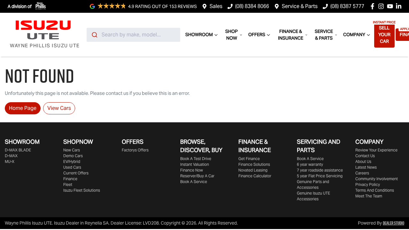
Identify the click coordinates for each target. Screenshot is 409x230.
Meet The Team (368, 196)
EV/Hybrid (71, 161)
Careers (362, 173)
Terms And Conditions (374, 190)
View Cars (59, 108)
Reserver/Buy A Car (197, 175)
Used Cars (72, 167)
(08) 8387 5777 (347, 6)
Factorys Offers (135, 150)
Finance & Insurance (290, 34)
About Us (363, 161)
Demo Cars (73, 155)
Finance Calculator (254, 175)
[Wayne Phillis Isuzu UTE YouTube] (391, 6)
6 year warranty (310, 164)
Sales (216, 6)
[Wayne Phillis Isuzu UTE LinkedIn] (400, 6)
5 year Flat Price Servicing (320, 175)
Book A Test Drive (195, 158)
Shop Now (231, 34)
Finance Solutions (254, 164)
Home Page (22, 108)
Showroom (199, 34)
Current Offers (76, 173)
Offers (256, 34)
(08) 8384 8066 (252, 6)
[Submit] (94, 35)
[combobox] (133, 35)
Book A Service (193, 181)
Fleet (67, 184)
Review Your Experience (376, 150)
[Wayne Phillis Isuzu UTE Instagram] (382, 6)
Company (354, 34)
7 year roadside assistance (320, 170)
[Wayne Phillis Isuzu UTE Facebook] (373, 6)
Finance (70, 178)
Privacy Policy (367, 184)
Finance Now (191, 170)
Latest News (366, 167)
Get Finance (249, 158)
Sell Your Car (384, 34)
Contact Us (365, 155)
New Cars (71, 150)
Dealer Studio (393, 223)
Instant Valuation (194, 164)
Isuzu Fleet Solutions (81, 190)
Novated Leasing (252, 170)
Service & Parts (300, 6)
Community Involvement (376, 178)
